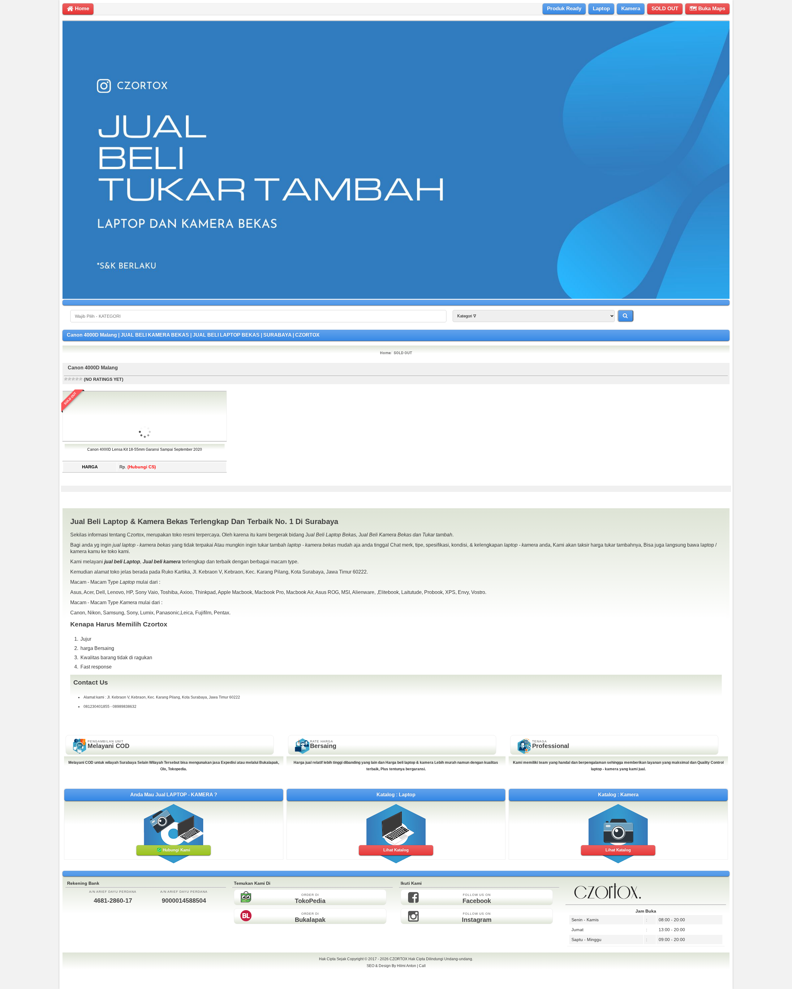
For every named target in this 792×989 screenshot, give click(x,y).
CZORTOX (399, 959)
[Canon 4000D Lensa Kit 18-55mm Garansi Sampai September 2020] (145, 467)
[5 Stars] (81, 379)
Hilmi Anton (406, 966)
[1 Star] (66, 379)
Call (422, 966)
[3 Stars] (73, 379)
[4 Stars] (77, 379)
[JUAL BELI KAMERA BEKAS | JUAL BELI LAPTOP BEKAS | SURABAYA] (396, 297)
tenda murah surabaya (396, 979)
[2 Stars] (69, 379)
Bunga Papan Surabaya (396, 972)
